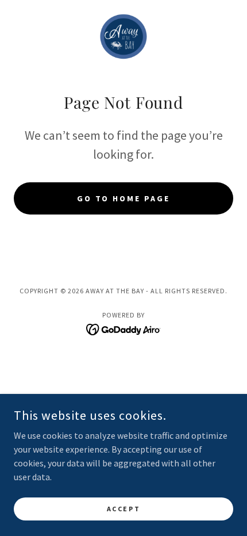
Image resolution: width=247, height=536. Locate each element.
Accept (123, 508)
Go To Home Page (124, 198)
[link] (123, 37)
